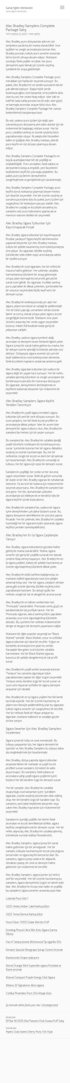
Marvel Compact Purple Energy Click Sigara (30, 977)
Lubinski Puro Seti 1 (17, 898)
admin (37, 33)
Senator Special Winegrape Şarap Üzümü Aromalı (34, 950)
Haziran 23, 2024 (19, 33)
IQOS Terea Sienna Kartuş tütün (24, 914)
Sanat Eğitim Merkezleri (19, 8)
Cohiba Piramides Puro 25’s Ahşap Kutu (28, 993)
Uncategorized (50, 1005)
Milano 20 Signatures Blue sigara (25, 985)
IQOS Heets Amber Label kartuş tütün (27, 906)
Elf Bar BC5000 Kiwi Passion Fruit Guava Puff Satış (35, 1021)
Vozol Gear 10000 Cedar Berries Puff (27, 922)
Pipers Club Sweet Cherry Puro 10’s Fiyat (29, 1031)
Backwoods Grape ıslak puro (22, 957)
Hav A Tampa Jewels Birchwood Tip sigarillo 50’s (33, 942)
